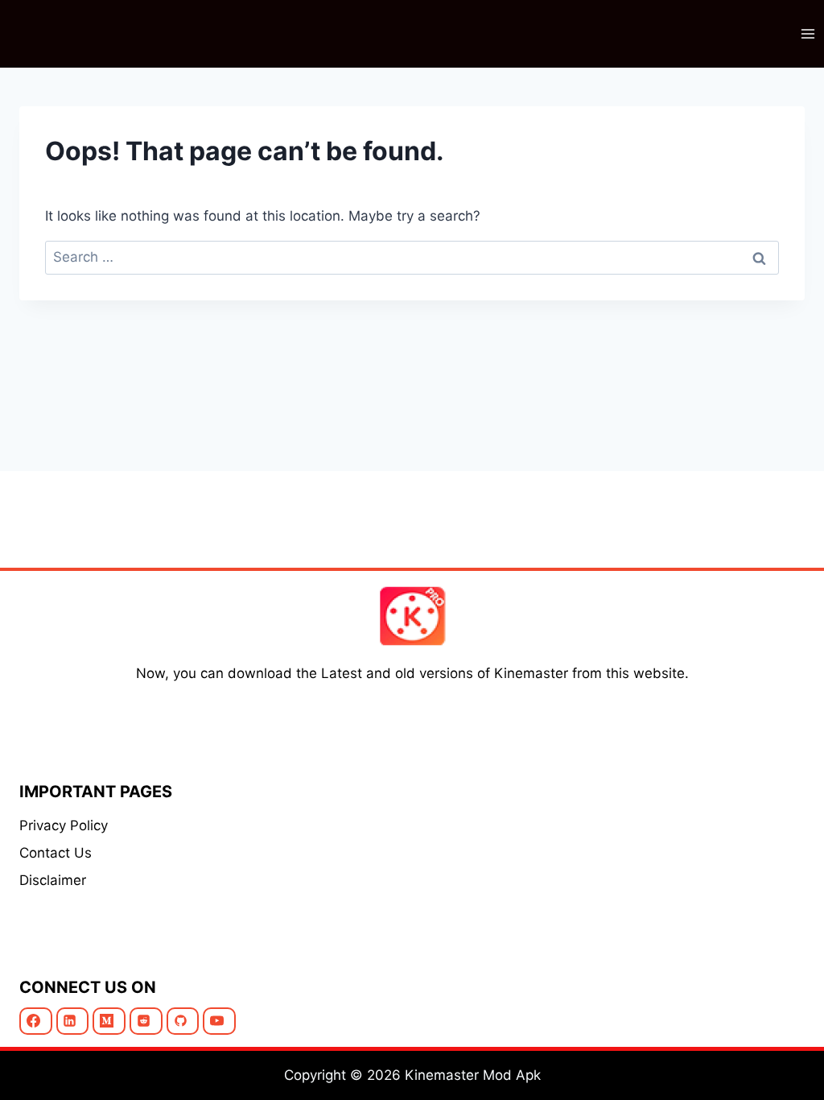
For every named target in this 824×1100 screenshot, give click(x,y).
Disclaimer (52, 880)
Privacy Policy (63, 825)
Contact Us (55, 853)
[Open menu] (807, 33)
